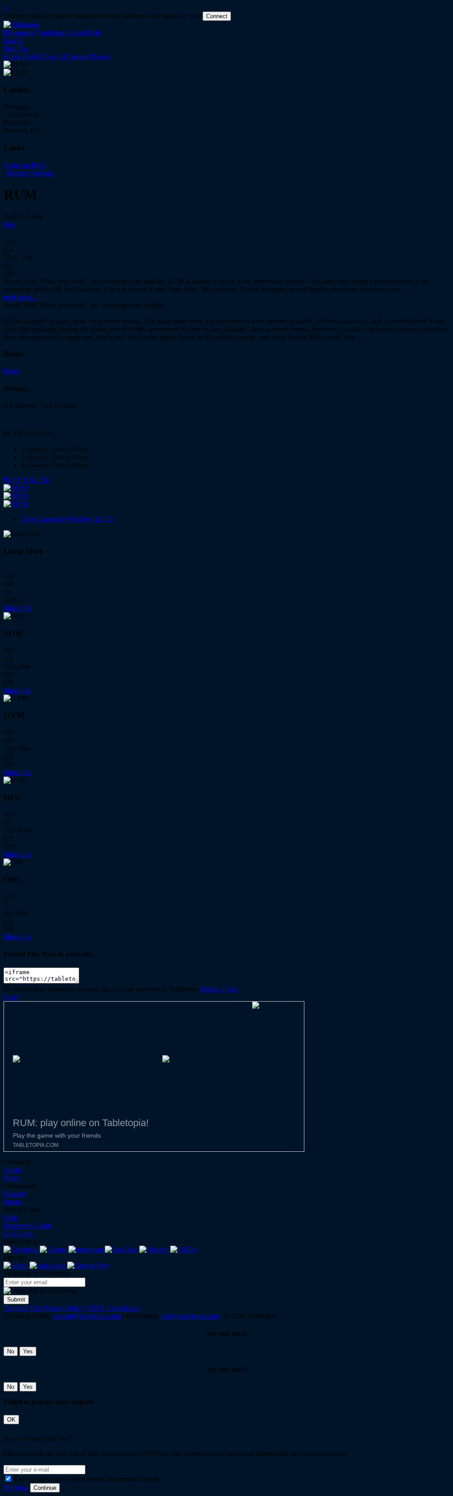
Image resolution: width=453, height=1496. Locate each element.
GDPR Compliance (112, 1308)
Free (10, 224)
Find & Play (40, 56)
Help (94, 32)
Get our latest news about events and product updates (88, 1479)
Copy (11, 997)
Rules (11, 371)
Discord (15, 1193)
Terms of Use (219, 989)
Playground (20, 32)
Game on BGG (25, 165)
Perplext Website (29, 173)
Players (100, 56)
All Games (73, 56)
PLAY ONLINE (27, 480)
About (76, 32)
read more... (20, 297)
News (12, 1177)
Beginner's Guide (28, 1225)
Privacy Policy (63, 1308)
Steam (12, 1201)
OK (11, 1419)
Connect (216, 16)
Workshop (52, 32)
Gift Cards (18, 1233)
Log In (13, 40)
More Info (18, 608)
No (10, 1351)
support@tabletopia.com (87, 1316)
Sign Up (15, 48)
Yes (28, 1351)
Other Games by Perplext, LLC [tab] (67, 519)
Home (12, 56)
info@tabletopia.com (190, 1316)
